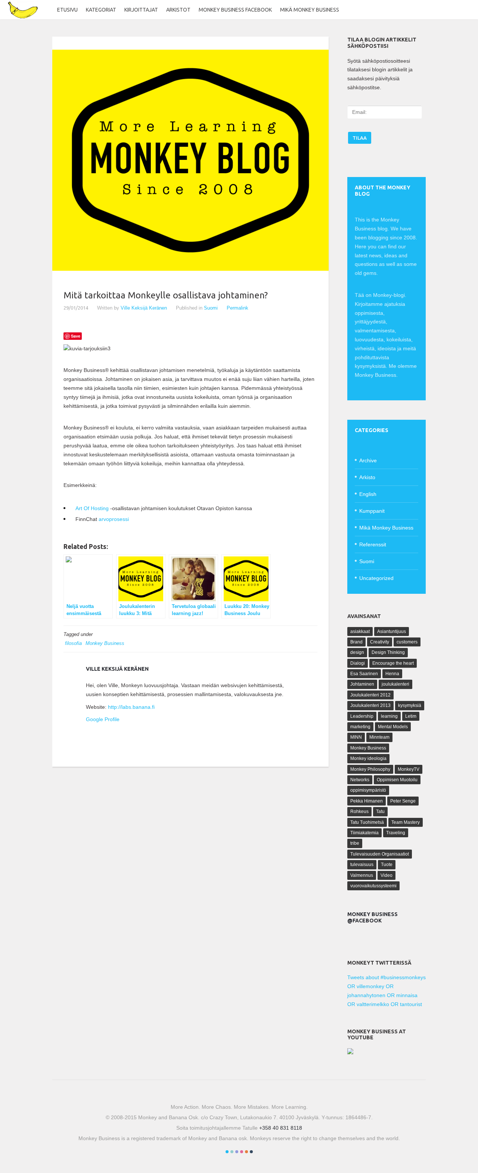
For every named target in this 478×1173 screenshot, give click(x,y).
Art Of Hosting (92, 508)
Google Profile (103, 719)
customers (407, 642)
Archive (368, 460)
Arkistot (178, 10)
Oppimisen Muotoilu (397, 779)
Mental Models (393, 726)
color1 (227, 1151)
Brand (356, 642)
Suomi (211, 308)
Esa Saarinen (364, 673)
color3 (236, 1151)
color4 (241, 1151)
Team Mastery (405, 822)
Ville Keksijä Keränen (144, 308)
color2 (231, 1151)
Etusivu (67, 10)
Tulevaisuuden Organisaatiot (379, 854)
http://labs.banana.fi (131, 707)
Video (386, 875)
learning (389, 716)
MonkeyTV (408, 769)
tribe (354, 843)
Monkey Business (105, 643)
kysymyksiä (409, 705)
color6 (251, 1151)
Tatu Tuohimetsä (367, 822)
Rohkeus (359, 811)
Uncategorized (376, 578)
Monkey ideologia (368, 758)
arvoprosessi (114, 519)
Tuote (386, 864)
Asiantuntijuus (391, 631)
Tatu (380, 811)
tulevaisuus (361, 864)
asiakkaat (360, 631)
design (357, 652)
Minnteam (379, 737)
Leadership (361, 716)
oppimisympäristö (368, 790)
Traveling (395, 832)
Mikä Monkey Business (309, 10)
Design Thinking (388, 652)
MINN (356, 737)
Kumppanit (372, 511)
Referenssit (372, 544)
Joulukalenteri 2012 (370, 695)
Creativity (379, 642)
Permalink (237, 308)
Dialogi (357, 663)
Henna (392, 673)
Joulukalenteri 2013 (370, 705)
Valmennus (361, 875)
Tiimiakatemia (364, 832)
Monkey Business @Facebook (372, 917)
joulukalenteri (395, 684)
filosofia (73, 643)
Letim (410, 716)
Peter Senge (403, 801)
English (367, 494)
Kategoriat (101, 10)
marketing (360, 726)
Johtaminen (362, 684)
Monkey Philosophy (370, 769)
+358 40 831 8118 (280, 1128)
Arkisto (367, 477)
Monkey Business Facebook (235, 10)
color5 (246, 1151)
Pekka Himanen (366, 801)
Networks (359, 779)
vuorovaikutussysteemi (373, 885)
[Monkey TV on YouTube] (350, 1052)
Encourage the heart (393, 663)
